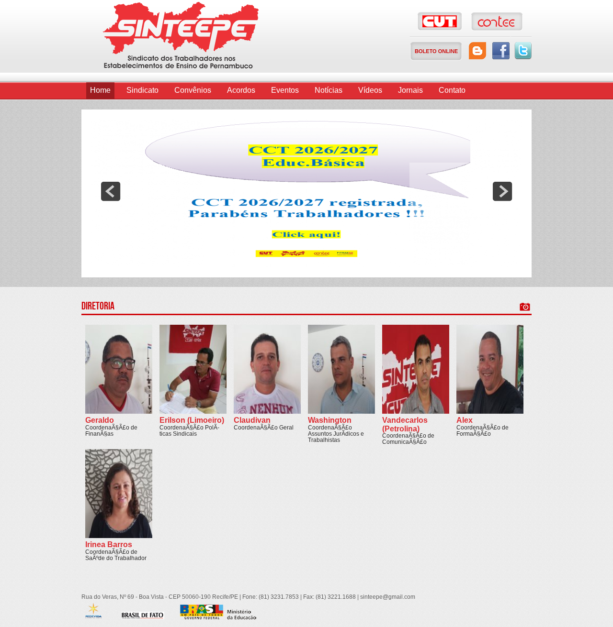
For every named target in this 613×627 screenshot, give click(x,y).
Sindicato (142, 90)
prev (111, 191)
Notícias (328, 90)
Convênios (192, 90)
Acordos (241, 90)
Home (100, 90)
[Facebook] (501, 50)
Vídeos (370, 90)
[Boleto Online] (436, 51)
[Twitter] (523, 50)
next (502, 191)
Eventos (285, 90)
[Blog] (477, 50)
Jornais (410, 90)
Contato (452, 90)
